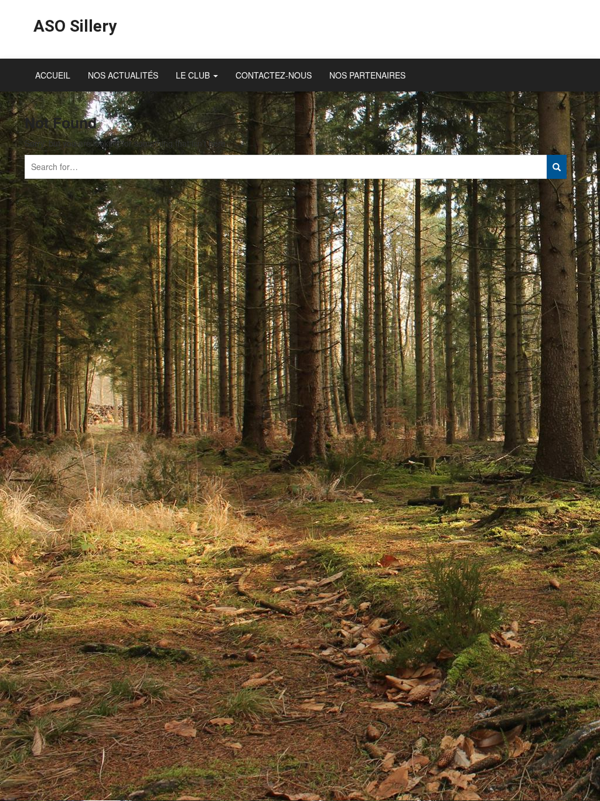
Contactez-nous (274, 75)
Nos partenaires (367, 75)
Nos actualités (123, 75)
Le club (194, 75)
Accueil (52, 75)
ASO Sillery (75, 26)
